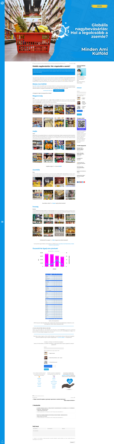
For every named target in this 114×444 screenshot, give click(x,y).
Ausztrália (42, 63)
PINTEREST (39, 386)
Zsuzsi (53, 203)
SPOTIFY (53, 380)
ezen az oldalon (61, 337)
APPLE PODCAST (54, 383)
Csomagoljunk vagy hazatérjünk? (79, 159)
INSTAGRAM (39, 383)
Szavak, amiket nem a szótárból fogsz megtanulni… (81, 163)
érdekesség (46, 63)
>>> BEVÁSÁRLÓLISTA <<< (59, 90)
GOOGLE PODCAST (54, 381)
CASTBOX (53, 386)
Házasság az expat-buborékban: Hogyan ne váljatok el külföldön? (80, 148)
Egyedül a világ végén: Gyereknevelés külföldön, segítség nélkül (80, 154)
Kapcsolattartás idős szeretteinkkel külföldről (80, 167)
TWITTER (39, 384)
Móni (54, 240)
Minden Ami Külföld (62, 63)
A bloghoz (72, 397)
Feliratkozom (46, 369)
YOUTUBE (39, 380)
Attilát (60, 166)
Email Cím (78, 91)
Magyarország (56, 63)
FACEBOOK (39, 378)
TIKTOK (39, 381)
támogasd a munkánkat (66, 375)
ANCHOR (53, 378)
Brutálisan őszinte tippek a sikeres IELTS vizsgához (81, 176)
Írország (49, 63)
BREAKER (53, 387)
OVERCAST (54, 384)
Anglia (39, 63)
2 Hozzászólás (71, 63)
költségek (52, 63)
